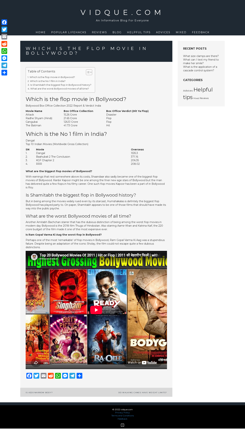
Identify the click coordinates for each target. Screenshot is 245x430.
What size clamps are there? (201, 56)
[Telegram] (4, 65)
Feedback (200, 32)
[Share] (4, 72)
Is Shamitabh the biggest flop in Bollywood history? (60, 84)
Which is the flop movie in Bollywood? (52, 77)
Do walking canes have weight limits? (142, 392)
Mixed (181, 32)
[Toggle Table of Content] (87, 72)
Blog (117, 32)
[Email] (4, 36)
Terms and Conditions (122, 415)
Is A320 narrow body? (39, 392)
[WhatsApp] (4, 51)
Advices (163, 32)
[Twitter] (4, 29)
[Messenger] (4, 58)
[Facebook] (4, 22)
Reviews (99, 32)
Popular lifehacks (68, 32)
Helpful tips (139, 32)
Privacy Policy (122, 412)
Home (41, 32)
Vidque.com (123, 12)
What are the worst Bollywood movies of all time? (59, 88)
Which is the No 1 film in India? (47, 81)
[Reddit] (4, 43)
